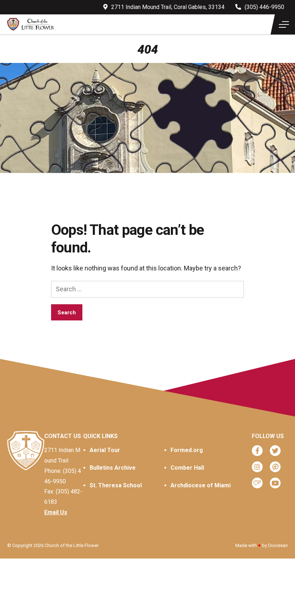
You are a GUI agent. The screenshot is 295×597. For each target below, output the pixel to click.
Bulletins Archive (113, 467)
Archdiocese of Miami (201, 485)
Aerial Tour (105, 450)
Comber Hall (187, 467)
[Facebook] (257, 450)
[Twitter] (275, 450)
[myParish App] (275, 466)
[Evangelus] (257, 483)
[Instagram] (257, 466)
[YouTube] (275, 483)
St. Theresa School (116, 485)
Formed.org (187, 450)
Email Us (55, 512)
